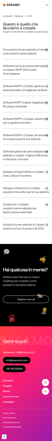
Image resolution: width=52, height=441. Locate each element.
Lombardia (7, 16)
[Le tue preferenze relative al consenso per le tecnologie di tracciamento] (4, 436)
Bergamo (19, 16)
